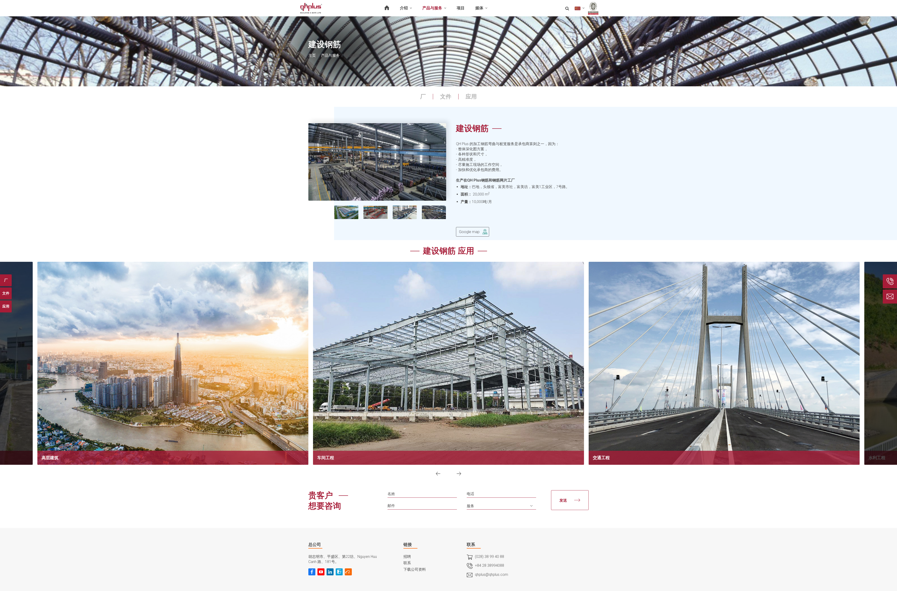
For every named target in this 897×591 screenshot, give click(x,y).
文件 (445, 96)
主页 (312, 55)
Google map (469, 232)
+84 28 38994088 (489, 565)
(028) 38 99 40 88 (489, 556)
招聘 (407, 556)
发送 (565, 500)
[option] (377, 162)
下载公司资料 (414, 569)
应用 (471, 96)
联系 (407, 563)
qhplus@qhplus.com (491, 574)
